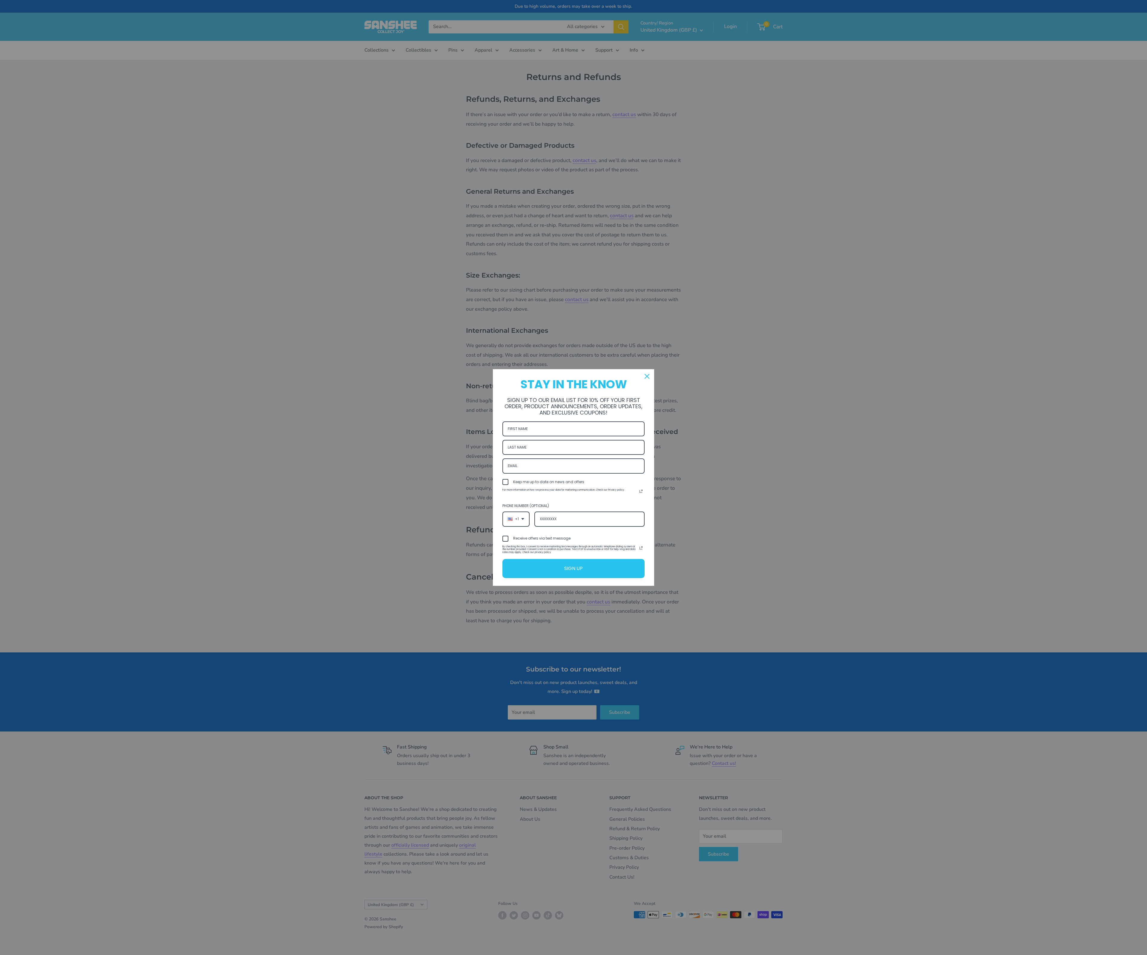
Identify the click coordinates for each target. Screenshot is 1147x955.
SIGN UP (573, 568)
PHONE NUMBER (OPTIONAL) (525, 505)
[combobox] (516, 519)
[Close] (647, 376)
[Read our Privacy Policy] (641, 491)
